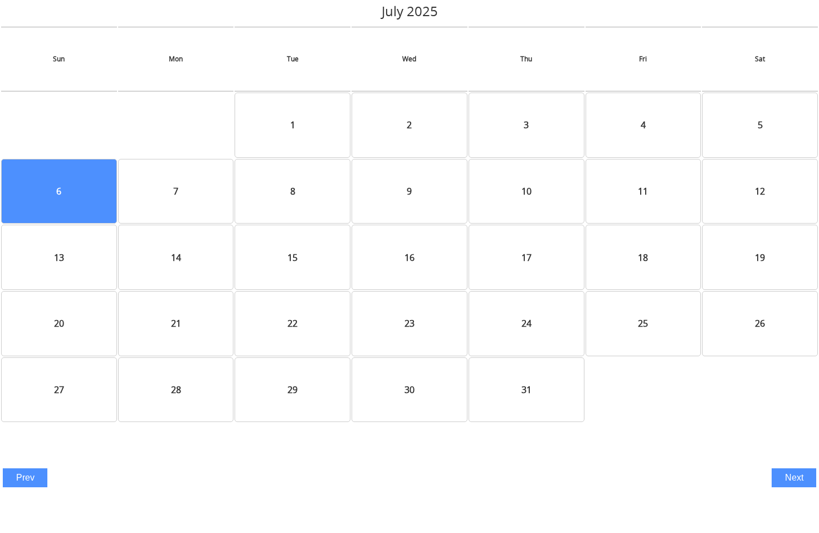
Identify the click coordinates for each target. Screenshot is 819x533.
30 (409, 390)
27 (59, 390)
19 (760, 257)
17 (526, 257)
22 (292, 323)
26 (760, 323)
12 (760, 191)
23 (409, 323)
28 (176, 390)
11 (643, 191)
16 (409, 257)
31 (526, 390)
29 (292, 390)
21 (176, 323)
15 (292, 257)
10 (526, 191)
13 (59, 257)
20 (59, 323)
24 (526, 323)
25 (643, 323)
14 (176, 257)
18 (643, 257)
